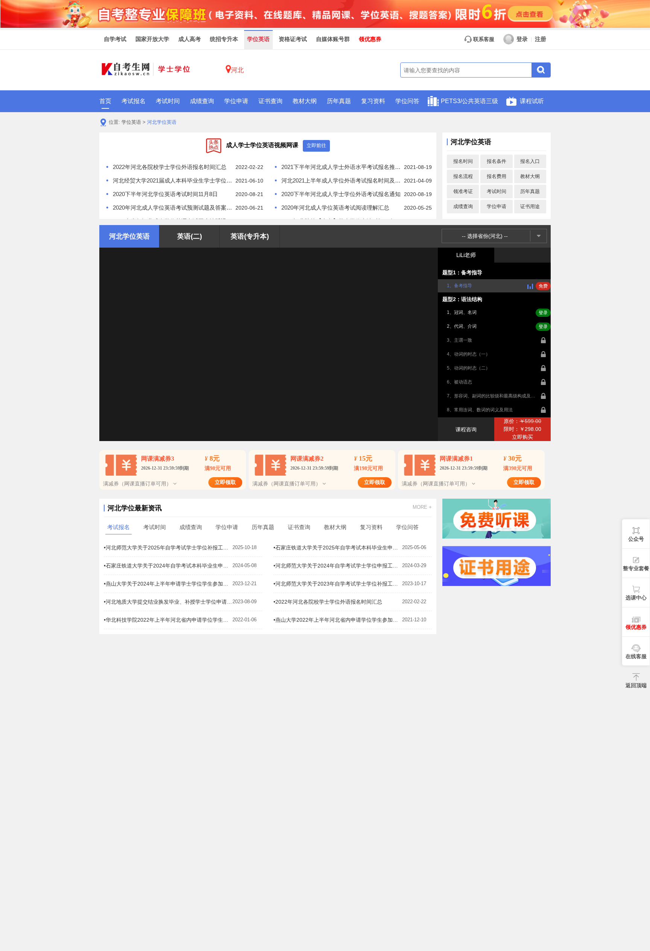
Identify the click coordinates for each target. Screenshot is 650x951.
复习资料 (373, 101)
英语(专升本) (250, 236)
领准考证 (463, 191)
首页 (105, 101)
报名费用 (496, 176)
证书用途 (530, 206)
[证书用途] (496, 566)
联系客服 (483, 39)
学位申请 (236, 101)
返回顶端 (636, 685)
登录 (522, 39)
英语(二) (189, 236)
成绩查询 (202, 101)
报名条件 (496, 161)
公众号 (636, 539)
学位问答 (407, 101)
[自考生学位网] (146, 70)
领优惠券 (370, 39)
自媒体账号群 (333, 39)
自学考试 (115, 39)
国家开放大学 (152, 39)
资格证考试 (293, 39)
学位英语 (258, 39)
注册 (540, 39)
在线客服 (636, 656)
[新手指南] (496, 519)
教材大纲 (305, 101)
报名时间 (463, 161)
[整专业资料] (325, 14)
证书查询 (270, 101)
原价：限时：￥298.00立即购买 (522, 429)
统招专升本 (224, 39)
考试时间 (168, 101)
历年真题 (339, 101)
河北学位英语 (161, 122)
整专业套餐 (636, 568)
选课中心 (636, 598)
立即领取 (225, 482)
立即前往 (316, 145)
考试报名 (133, 101)
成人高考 (189, 39)
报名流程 (463, 176)
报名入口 (530, 161)
